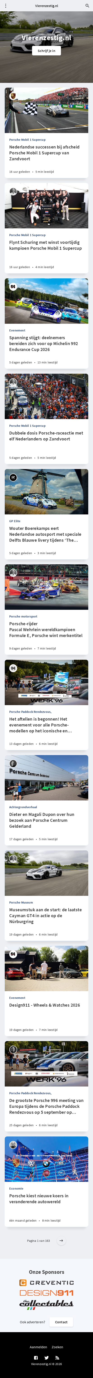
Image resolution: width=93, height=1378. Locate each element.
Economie (16, 1188)
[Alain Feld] (13, 1050)
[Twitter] (46, 1358)
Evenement (17, 330)
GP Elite (15, 521)
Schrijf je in (46, 50)
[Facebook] (36, 1358)
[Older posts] (61, 1240)
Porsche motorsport (23, 616)
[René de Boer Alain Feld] (13, 668)
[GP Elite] (13, 478)
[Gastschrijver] (13, 287)
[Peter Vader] (13, 1145)
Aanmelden (38, 1347)
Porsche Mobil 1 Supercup (27, 140)
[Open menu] (5, 5)
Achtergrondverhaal (23, 807)
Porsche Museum (21, 902)
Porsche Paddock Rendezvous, (30, 712)
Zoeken (57, 1347)
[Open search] (87, 5)
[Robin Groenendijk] (13, 764)
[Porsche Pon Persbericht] (13, 96)
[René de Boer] (13, 191)
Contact (61, 1322)
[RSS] (57, 1358)
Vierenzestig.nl (46, 6)
